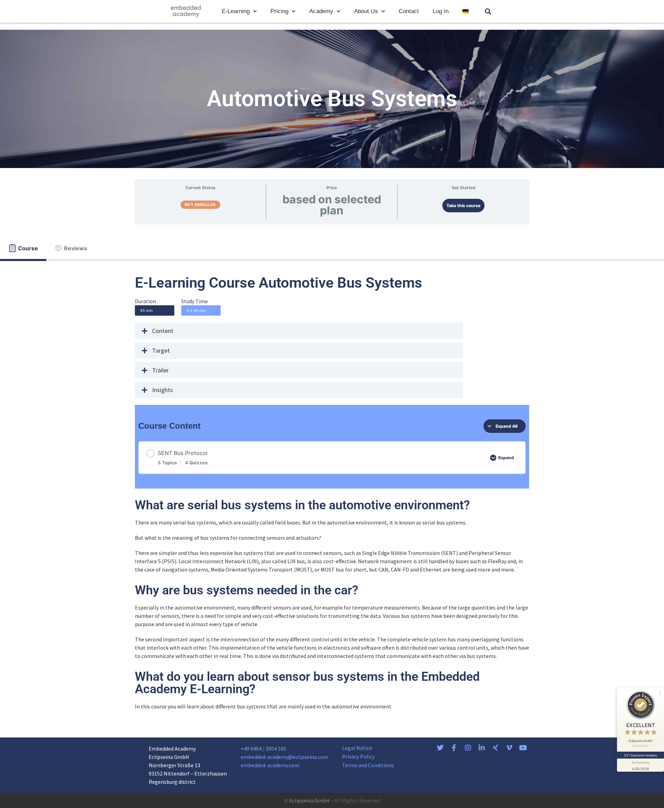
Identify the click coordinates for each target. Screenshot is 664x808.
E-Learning (236, 11)
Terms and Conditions (368, 765)
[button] (488, 11)
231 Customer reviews (640, 755)
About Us (366, 11)
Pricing (279, 11)
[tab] (23, 248)
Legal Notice (357, 747)
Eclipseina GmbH (309, 800)
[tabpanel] (332, 493)
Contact (409, 11)
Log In (441, 11)
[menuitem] (465, 11)
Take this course (463, 205)
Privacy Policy (358, 756)
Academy (321, 11)
